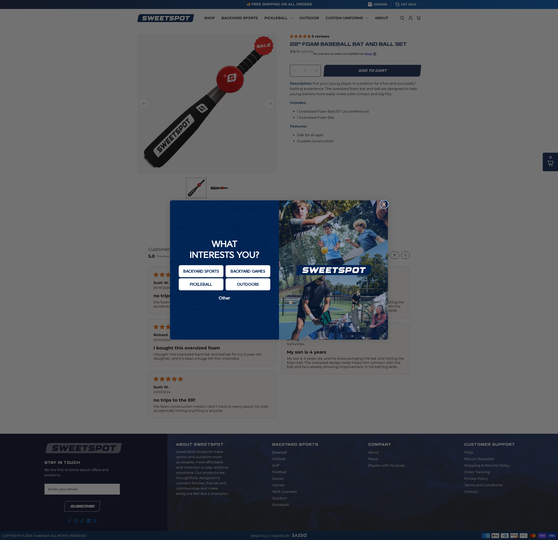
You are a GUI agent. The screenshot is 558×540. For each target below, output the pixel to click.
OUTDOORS (248, 284)
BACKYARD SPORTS (201, 271)
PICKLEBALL (201, 284)
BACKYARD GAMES (248, 271)
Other (224, 298)
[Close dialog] (384, 204)
